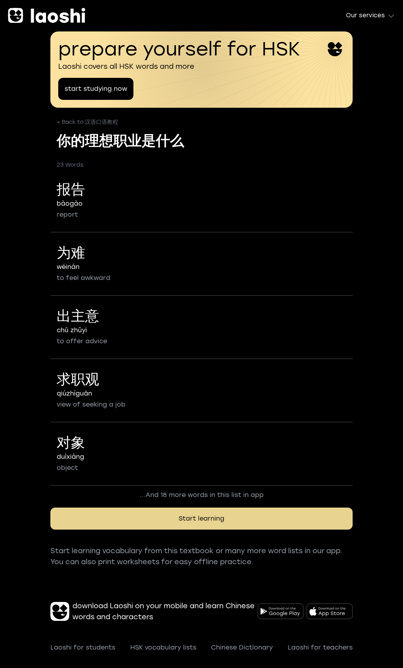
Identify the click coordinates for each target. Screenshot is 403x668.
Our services (365, 15)
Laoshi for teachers (320, 647)
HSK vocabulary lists (163, 647)
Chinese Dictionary (242, 647)
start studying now (96, 88)
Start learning (201, 518)
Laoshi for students (82, 647)
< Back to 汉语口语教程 (87, 122)
